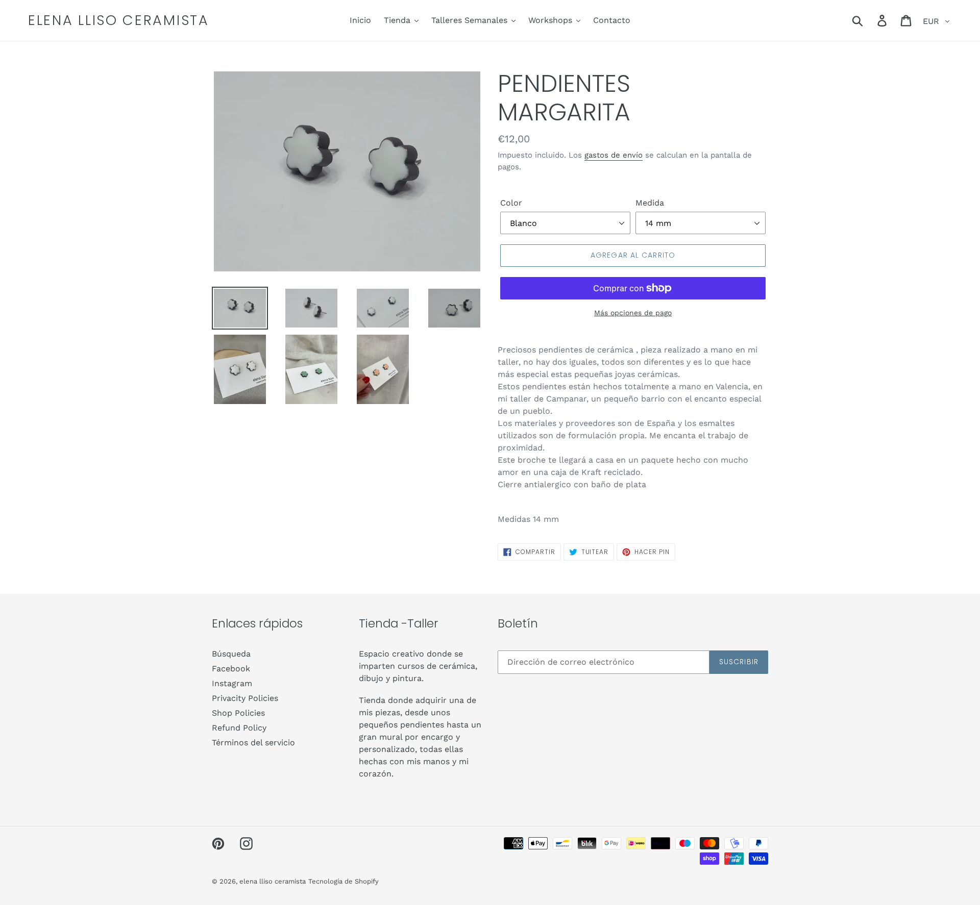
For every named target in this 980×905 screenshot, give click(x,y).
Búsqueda (231, 654)
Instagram (232, 683)
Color (511, 203)
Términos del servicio (253, 742)
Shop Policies (238, 713)
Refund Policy (239, 728)
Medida (649, 203)
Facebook (231, 668)
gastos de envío (613, 155)
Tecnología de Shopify (343, 881)
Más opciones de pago (633, 313)
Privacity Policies (245, 698)
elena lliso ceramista (118, 20)
